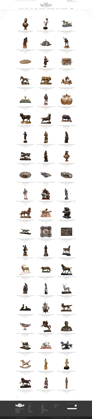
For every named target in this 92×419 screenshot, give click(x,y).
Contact (29, 0)
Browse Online (56, 405)
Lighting (42, 407)
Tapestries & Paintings (44, 410)
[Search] (71, 8)
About (23, 0)
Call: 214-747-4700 (69, 0)
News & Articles (33, 0)
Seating (42, 406)
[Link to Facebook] (73, 417)
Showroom (19, 0)
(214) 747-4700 (17, 412)
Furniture (42, 405)
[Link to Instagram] (71, 417)
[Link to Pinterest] (76, 417)
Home (16, 0)
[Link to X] (74, 417)
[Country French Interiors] (46, 5)
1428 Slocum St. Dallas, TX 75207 (72, 1)
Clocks (42, 411)
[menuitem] (16, 0)
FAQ (26, 0)
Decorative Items (43, 409)
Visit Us (55, 406)
